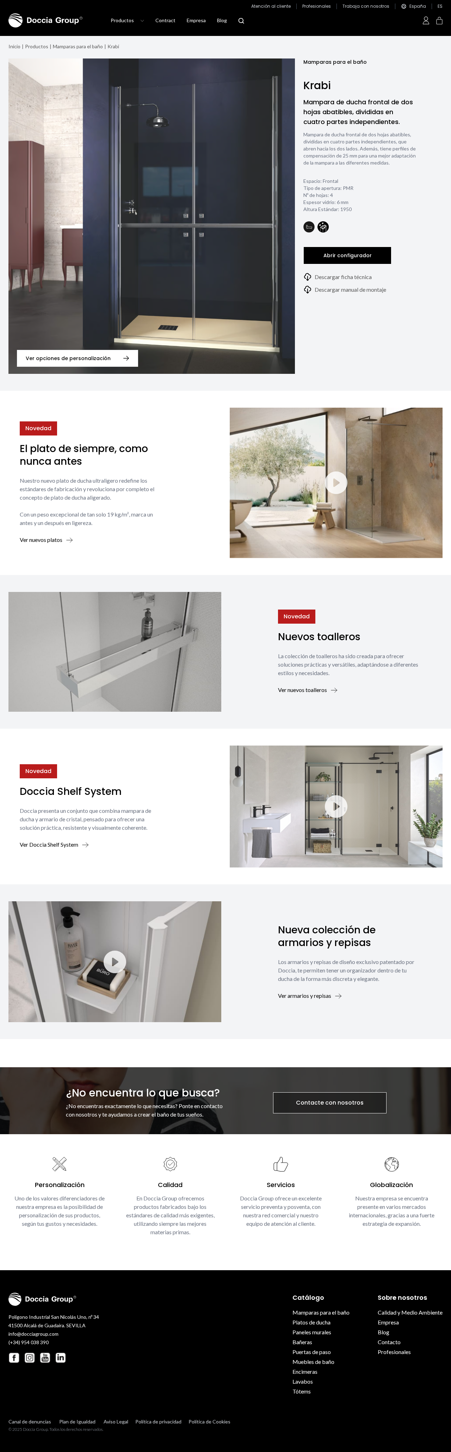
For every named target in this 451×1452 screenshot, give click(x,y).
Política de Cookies (209, 1422)
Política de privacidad (158, 1422)
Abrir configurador (347, 255)
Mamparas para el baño (78, 46)
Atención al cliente (271, 6)
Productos (36, 46)
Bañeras (302, 1342)
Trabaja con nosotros (365, 6)
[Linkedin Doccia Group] (60, 1357)
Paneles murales (311, 1332)
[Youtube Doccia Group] (45, 1357)
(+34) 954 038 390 (28, 1342)
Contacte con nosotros (330, 1103)
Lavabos (302, 1381)
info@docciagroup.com (33, 1334)
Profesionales (316, 6)
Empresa (196, 20)
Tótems (301, 1391)
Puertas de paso (311, 1351)
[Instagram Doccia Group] (29, 1357)
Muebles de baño (313, 1361)
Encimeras (304, 1371)
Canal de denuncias (29, 1422)
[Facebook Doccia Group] (14, 1357)
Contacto (389, 1342)
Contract (165, 20)
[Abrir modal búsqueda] (241, 21)
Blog (222, 20)
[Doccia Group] (45, 20)
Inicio (14, 46)
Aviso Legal (116, 1422)
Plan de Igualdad (77, 1422)
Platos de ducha (311, 1322)
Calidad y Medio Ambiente (410, 1312)
